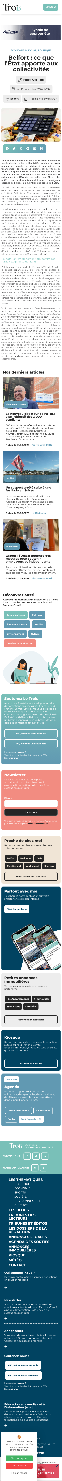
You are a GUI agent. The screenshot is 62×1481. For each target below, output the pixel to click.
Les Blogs (19, 1210)
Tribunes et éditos (28, 1223)
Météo (15, 1260)
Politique (44, 50)
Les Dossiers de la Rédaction (28, 1230)
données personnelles (38, 824)
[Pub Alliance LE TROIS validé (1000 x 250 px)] (31, 38)
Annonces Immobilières (22, 1248)
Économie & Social (23, 50)
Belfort (14, 98)
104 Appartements (18, 999)
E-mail (8, 798)
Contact (17, 1265)
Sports (20, 1192)
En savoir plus (11, 758)
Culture (21, 1205)
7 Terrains (31, 1006)
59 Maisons (13, 1006)
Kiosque (17, 1255)
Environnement (27, 1201)
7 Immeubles (41, 999)
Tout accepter (19, 1458)
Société (10, 478)
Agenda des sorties (29, 1242)
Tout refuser (19, 1465)
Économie (22, 1188)
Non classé (12, 546)
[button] (7, 149)
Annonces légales (28, 1237)
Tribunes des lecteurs (22, 1216)
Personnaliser (19, 1473)
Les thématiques (26, 1180)
